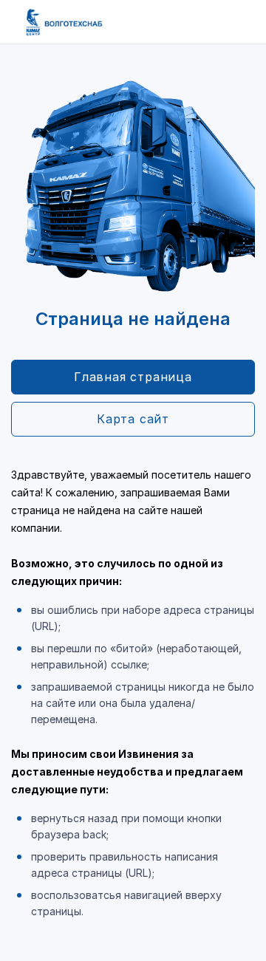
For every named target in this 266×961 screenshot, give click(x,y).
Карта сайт (133, 418)
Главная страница (133, 376)
